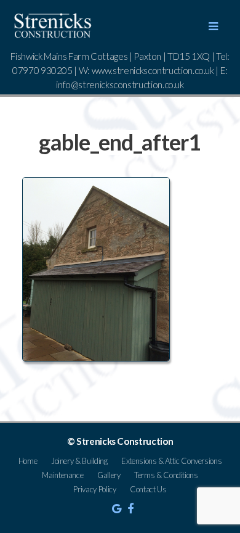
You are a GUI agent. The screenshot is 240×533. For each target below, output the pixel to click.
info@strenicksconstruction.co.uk (119, 84)
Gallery (108, 475)
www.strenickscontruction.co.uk (153, 70)
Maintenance (62, 475)
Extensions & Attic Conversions (171, 461)
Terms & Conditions (166, 475)
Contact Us (148, 489)
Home (28, 461)
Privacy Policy (94, 489)
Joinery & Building (79, 461)
